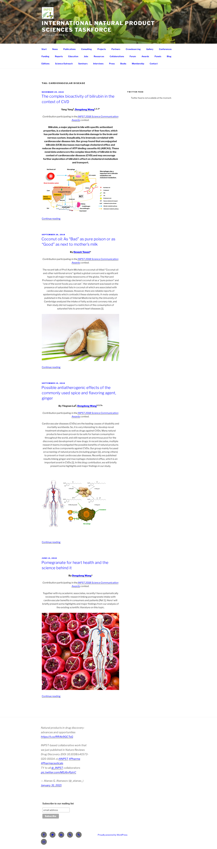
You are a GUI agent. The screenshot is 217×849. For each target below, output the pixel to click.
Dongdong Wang (84, 109)
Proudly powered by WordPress (112, 835)
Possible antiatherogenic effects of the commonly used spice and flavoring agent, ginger (78, 393)
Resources (99, 56)
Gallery (149, 49)
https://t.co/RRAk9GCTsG (57, 736)
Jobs (86, 56)
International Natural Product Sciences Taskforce (98, 26)
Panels (158, 56)
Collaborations (117, 56)
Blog (169, 56)
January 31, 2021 (51, 785)
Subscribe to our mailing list (58, 803)
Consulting (86, 49)
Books (123, 63)
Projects (101, 49)
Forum (133, 56)
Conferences (165, 49)
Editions (45, 63)
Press (112, 63)
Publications (69, 49)
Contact (154, 63)
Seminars (83, 63)
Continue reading (51, 218)
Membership (138, 63)
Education (73, 56)
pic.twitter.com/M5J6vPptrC (58, 772)
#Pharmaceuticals (52, 763)
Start (44, 49)
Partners (115, 49)
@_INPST (57, 767)
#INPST (63, 758)
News (55, 49)
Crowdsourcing (133, 49)
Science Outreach (64, 63)
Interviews (98, 63)
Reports (59, 56)
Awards (145, 56)
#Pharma (74, 758)
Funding (45, 56)
